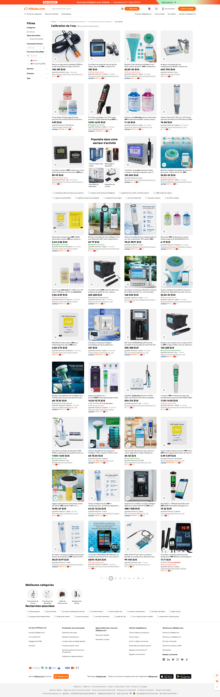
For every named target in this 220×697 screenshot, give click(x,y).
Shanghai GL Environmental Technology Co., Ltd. (140, 180)
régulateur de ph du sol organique (88, 198)
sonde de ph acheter (63, 616)
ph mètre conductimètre (137, 611)
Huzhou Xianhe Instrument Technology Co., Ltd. (68, 182)
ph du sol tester (51, 611)
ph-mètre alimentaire (102, 616)
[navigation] (36, 300)
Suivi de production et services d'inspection (73, 651)
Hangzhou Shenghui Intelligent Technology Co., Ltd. (140, 300)
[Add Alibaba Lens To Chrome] (61, 676)
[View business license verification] (131, 693)
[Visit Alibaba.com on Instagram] (177, 659)
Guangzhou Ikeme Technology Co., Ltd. (138, 127)
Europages (143, 687)
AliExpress (77, 687)
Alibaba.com (153, 676)
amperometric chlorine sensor (169, 616)
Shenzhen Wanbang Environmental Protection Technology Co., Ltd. (140, 76)
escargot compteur (154, 198)
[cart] (156, 9)
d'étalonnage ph (34, 611)
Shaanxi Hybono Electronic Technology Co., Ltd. (68, 74)
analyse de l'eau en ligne (113, 198)
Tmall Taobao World (99, 687)
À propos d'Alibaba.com (37, 628)
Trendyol (134, 687)
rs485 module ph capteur (163, 193)
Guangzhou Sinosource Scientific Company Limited (140, 247)
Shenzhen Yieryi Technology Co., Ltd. (65, 513)
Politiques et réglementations (72, 656)
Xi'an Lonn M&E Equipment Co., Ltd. (64, 407)
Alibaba (53, 22)
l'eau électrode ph (97, 611)
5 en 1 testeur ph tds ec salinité (143, 616)
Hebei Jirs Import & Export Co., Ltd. (100, 301)
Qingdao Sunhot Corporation (62, 462)
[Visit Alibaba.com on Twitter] (173, 659)
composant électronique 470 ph (39, 616)
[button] (122, 8)
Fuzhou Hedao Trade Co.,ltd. (62, 127)
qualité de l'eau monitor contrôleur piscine (135, 193)
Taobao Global (119, 687)
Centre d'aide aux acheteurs (139, 632)
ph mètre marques (173, 198)
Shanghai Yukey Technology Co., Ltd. (174, 127)
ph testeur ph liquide (158, 611)
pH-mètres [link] (119, 22)
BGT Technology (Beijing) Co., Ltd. (136, 352)
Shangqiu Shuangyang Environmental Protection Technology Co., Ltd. (104, 249)
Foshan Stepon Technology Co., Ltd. (101, 352)
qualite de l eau (121, 616)
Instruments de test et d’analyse (100, 22)
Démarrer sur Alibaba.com (171, 637)
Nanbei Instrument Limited (170, 74)
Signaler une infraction (137, 654)
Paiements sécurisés (69, 632)
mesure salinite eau (115, 611)
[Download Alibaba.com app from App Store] (167, 676)
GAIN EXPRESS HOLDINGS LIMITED (173, 569)
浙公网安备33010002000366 (147, 693)
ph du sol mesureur (82, 616)
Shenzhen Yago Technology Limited (64, 249)
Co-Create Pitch (34, 637)
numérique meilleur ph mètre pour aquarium (69, 193)
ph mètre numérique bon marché (73, 611)
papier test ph (175, 611)
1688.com (86, 687)
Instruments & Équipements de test (72, 22)
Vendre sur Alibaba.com (170, 632)
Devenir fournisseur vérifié (172, 646)
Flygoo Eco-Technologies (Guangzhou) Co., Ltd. (104, 76)
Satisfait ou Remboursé (70, 637)
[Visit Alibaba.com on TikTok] (186, 659)
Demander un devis (102, 639)
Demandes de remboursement (140, 646)
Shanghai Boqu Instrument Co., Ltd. (137, 564)
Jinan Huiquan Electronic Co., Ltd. (173, 513)
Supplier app (101, 676)
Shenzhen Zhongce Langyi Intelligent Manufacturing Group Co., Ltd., (104, 566)
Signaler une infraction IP (138, 650)
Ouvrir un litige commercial (138, 641)
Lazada (110, 687)
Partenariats (166, 650)
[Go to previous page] (102, 578)
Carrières (32, 646)
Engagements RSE (35, 641)
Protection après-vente (70, 646)
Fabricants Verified (102, 635)
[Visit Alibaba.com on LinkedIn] (168, 659)
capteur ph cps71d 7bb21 (63, 198)
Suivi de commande (169, 641)
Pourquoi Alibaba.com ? (37, 632)
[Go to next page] (143, 578)
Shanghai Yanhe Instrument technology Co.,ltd (140, 405)
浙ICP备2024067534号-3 (168, 693)
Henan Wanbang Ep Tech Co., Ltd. (100, 129)
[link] (217, 675)
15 (138, 578)
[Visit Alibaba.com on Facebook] (163, 659)
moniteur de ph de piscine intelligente (102, 193)
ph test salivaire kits (134, 198)
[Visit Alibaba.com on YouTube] (182, 659)
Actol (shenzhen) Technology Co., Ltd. (137, 462)
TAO (127, 687)
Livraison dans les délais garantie (73, 641)
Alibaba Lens (39, 676)
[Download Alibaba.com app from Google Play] (183, 676)
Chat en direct (134, 637)
